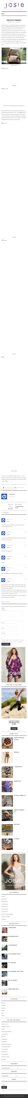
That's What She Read (5, 1046)
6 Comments (18, 22)
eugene (2, 489)
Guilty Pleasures (10, 487)
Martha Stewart (4, 906)
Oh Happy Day (4, 1039)
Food (5, 487)
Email (3, 628)
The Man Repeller (5, 1054)
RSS (2, 1013)
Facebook (3, 1005)
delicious (22, 487)
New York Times (4, 909)
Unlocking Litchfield (5, 916)
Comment (4, 610)
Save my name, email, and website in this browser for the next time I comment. (12, 641)
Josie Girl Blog (14, 5)
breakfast (18, 487)
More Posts (12, 496)
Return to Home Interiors (6, 1044)
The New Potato (4, 911)
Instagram (3, 1008)
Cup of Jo (3, 1029)
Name (3, 622)
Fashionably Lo (4, 1034)
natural (9, 489)
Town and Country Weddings (7, 914)
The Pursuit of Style (5, 1056)
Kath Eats (3, 1036)
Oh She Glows (4, 1041)
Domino (3, 896)
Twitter (2, 1015)
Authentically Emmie (5, 1026)
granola (6, 489)
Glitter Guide (4, 899)
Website (3, 633)
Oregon (13, 489)
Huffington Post (4, 901)
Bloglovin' (3, 1003)
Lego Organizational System (19, 507)
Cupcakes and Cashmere (6, 1031)
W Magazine (4, 919)
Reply (26, 519)
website (21, 475)
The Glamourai (4, 1051)
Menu (2, 14)
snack (16, 489)
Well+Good (3, 1059)
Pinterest (3, 1010)
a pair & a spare (4, 1024)
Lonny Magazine (4, 904)
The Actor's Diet (4, 1049)
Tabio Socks (10, 508)
